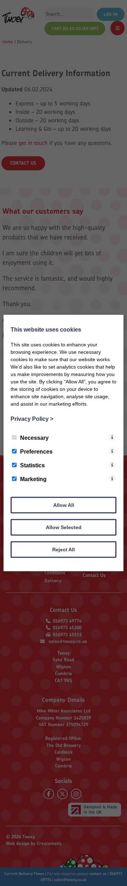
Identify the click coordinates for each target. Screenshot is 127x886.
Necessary (34, 438)
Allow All (63, 505)
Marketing (33, 479)
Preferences (36, 452)
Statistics (32, 465)
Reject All (63, 549)
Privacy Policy (32, 419)
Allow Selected (63, 527)
